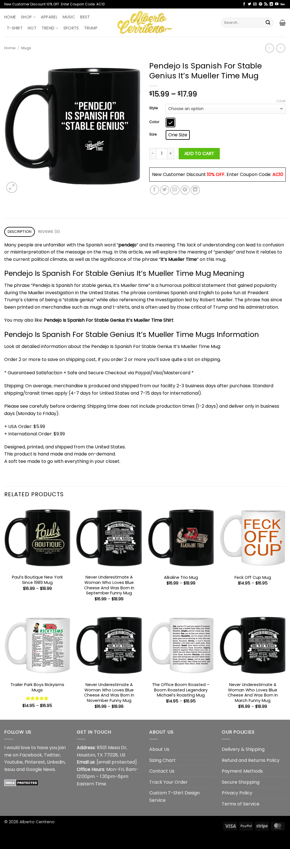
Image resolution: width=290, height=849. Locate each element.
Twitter (52, 755)
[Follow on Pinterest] (260, 4)
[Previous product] (280, 48)
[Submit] (268, 22)
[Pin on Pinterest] (185, 190)
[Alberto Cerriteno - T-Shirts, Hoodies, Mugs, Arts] (145, 22)
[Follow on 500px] (282, 4)
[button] (282, 22)
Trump (90, 28)
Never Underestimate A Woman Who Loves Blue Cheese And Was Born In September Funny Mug (109, 585)
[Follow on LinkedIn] (271, 4)
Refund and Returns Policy (251, 760)
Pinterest (35, 762)
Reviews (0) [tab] (49, 231)
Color (154, 122)
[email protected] (117, 762)
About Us (159, 749)
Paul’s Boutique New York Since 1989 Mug (37, 580)
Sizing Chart (162, 760)
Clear (281, 101)
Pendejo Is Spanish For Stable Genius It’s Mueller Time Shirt (109, 320)
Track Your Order (168, 782)
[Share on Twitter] (164, 190)
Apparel (49, 17)
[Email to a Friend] (175, 190)
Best (85, 17)
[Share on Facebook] (154, 190)
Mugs (26, 48)
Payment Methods (242, 771)
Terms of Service (240, 804)
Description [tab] (20, 231)
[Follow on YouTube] (276, 4)
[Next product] (269, 48)
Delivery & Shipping (243, 749)
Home (10, 17)
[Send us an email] (255, 4)
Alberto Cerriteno (37, 822)
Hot (32, 28)
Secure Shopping (240, 782)
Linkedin (56, 762)
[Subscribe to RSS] (266, 4)
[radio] (170, 122)
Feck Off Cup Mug (252, 577)
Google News (40, 769)
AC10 (277, 174)
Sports (71, 28)
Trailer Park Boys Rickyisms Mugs (37, 687)
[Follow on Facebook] (244, 4)
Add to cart (199, 153)
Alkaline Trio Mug (181, 577)
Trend (48, 28)
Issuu (9, 769)
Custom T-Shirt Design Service (174, 796)
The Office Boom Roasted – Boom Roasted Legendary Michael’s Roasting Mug (181, 690)
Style (153, 108)
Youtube (13, 762)
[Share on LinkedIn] (195, 190)
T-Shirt (15, 28)
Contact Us (161, 771)
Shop (26, 17)
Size (153, 134)
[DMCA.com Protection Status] (21, 782)
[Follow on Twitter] (249, 4)
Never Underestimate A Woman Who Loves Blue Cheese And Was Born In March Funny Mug (253, 692)
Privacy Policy (237, 793)
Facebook (31, 755)
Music (69, 17)
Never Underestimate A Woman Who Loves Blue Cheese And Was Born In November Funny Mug (109, 692)
